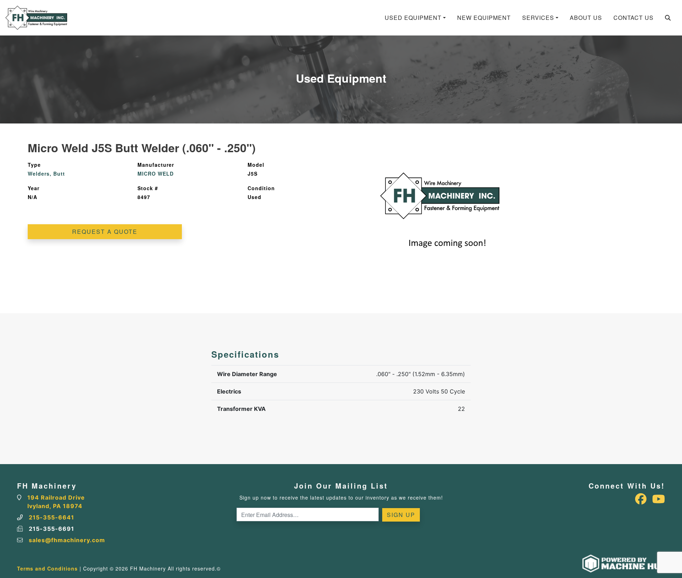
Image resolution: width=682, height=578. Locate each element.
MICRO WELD (155, 173)
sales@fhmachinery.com (67, 540)
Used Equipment (413, 17)
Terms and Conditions (47, 568)
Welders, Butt (46, 173)
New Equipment (484, 17)
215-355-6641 (51, 517)
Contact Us (633, 17)
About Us (586, 17)
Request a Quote (104, 231)
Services (538, 17)
